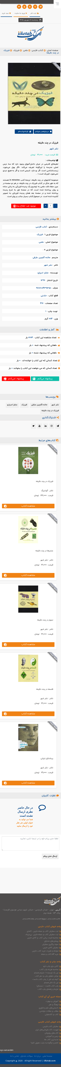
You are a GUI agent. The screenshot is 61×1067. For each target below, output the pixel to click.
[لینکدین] (30, 7)
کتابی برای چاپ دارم (51, 966)
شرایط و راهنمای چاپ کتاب (48, 989)
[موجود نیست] (33, 93)
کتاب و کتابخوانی (51, 1014)
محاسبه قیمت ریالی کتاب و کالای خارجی (42, 938)
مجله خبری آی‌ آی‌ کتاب (49, 996)
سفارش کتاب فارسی (50, 1026)
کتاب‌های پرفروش (51, 1033)
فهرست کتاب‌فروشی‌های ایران (46, 1029)
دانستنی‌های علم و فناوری (49, 1008)
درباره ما (37, 1056)
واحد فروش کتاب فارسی (49, 1021)
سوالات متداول (26, 1056)
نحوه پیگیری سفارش (50, 944)
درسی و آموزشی (52, 1036)
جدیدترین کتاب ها (51, 1039)
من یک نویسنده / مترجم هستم (46, 973)
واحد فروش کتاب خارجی (49, 926)
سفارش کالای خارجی (50, 947)
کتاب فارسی (37, 50)
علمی (25, 50)
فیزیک (16, 50)
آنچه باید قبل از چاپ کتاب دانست (45, 979)
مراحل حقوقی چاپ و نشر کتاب (46, 976)
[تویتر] (19, 7)
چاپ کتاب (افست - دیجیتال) (47, 986)
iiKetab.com (49, 1061)
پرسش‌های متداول (51, 941)
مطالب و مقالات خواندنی (49, 1011)
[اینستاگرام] (35, 7)
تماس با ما (14, 1056)
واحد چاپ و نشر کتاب (50, 961)
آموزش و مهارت (52, 1001)
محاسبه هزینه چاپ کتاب (49, 969)
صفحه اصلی (52, 50)
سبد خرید (5, 13)
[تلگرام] (40, 7)
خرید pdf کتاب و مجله (49, 954)
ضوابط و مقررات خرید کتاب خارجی (45, 951)
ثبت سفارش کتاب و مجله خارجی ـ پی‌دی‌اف (41, 934)
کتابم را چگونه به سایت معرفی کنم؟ (44, 1043)
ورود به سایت (20, 13)
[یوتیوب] (24, 7)
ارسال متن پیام (50, 856)
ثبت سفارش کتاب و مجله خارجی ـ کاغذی (42, 931)
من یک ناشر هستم (51, 982)
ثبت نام (34, 13)
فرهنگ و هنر (53, 1004)
